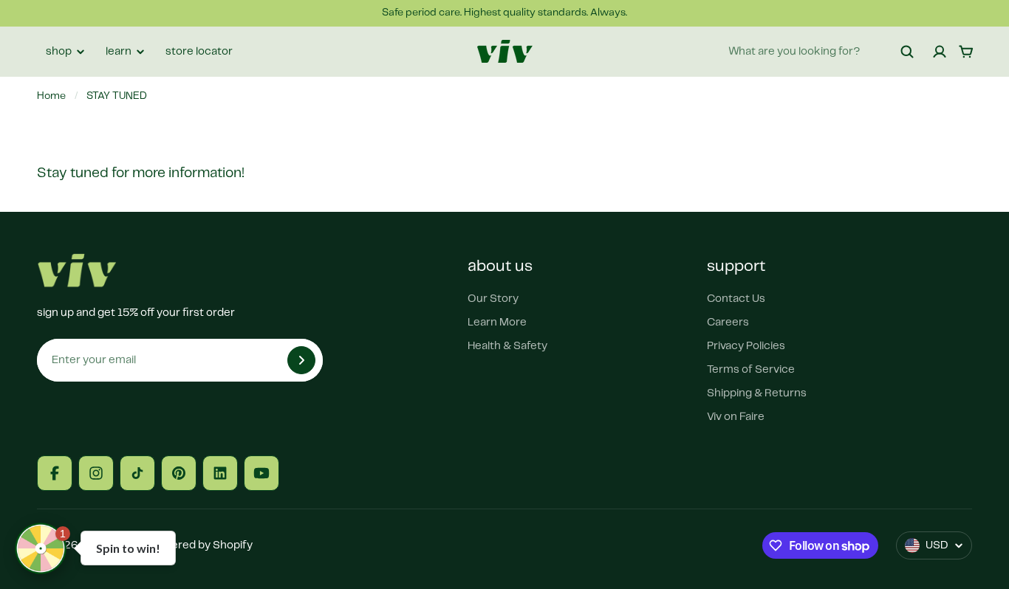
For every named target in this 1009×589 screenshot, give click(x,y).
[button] (40, 548)
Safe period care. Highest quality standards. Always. (504, 12)
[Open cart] (966, 51)
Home (51, 96)
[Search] (907, 51)
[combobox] (821, 51)
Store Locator (199, 51)
